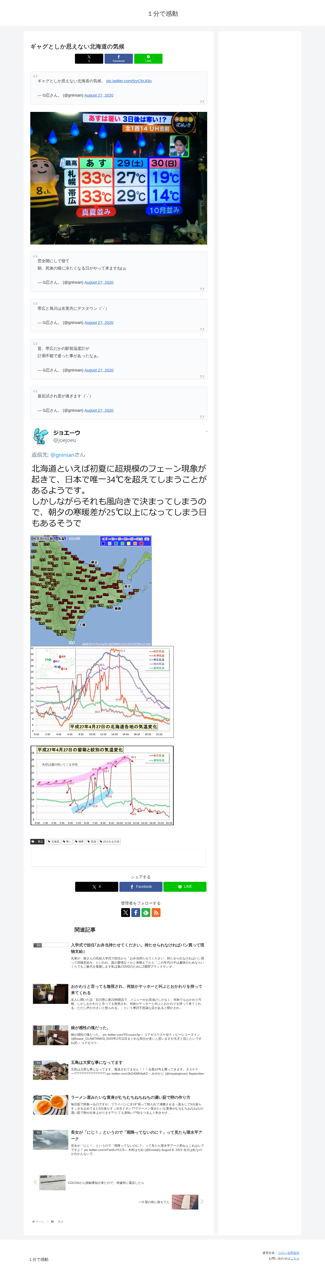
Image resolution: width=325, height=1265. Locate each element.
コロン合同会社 (289, 1253)
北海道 (55, 841)
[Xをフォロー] (125, 912)
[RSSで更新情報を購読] (156, 912)
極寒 (81, 841)
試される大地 (111, 841)
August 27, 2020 (98, 95)
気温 (93, 841)
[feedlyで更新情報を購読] (145, 912)
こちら (295, 1258)
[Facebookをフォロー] (135, 912)
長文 (39, 841)
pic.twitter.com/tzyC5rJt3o (129, 81)
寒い (68, 841)
